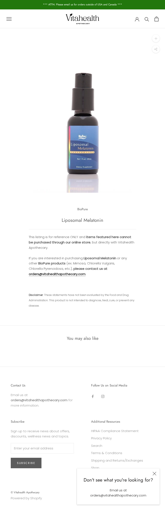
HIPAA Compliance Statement (115, 431)
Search (96, 445)
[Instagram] (102, 396)
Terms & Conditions (106, 453)
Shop (95, 467)
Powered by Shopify (26, 498)
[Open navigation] (9, 19)
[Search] (147, 19)
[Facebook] (92, 396)
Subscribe (26, 463)
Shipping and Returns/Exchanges (117, 460)
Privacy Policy (101, 438)
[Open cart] (156, 18)
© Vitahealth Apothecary (25, 492)
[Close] (154, 474)
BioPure (82, 209)
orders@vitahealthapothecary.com (57, 274)
